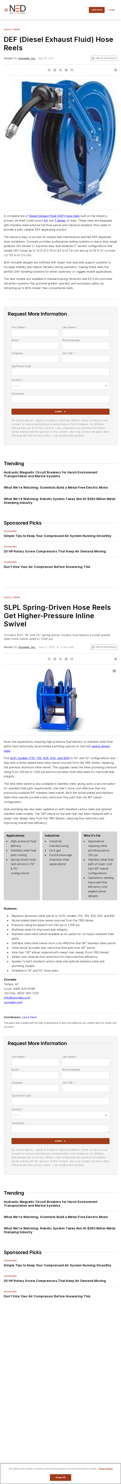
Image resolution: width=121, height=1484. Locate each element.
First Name (19, 327)
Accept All (60, 1477)
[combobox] (60, 385)
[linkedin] (54, 70)
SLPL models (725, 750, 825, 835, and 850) (40, 758)
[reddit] (66, 70)
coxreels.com (13, 1002)
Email (16, 340)
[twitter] (60, 70)
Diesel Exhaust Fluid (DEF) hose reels (54, 216)
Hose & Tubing (12, 29)
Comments (18, 393)
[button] (6, 10)
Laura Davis (29, 1017)
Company (17, 353)
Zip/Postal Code (21, 366)
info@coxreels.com (17, 997)
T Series (59, 220)
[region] (60, 1473)
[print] (115, 70)
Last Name (69, 327)
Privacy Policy (106, 1469)
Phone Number (71, 340)
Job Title (68, 353)
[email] (71, 70)
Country (17, 379)
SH (46, 220)
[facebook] (49, 70)
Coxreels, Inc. (27, 58)
